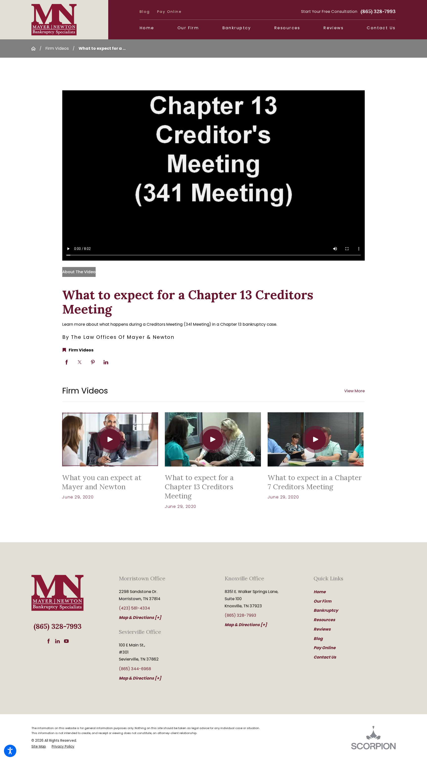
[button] (10, 751)
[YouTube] (66, 641)
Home (320, 592)
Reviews (322, 629)
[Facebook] (48, 641)
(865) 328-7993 (378, 11)
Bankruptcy (326, 610)
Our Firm (322, 601)
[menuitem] (147, 28)
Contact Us (325, 657)
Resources (324, 620)
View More (354, 391)
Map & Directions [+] (140, 617)
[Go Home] (35, 48)
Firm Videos (57, 48)
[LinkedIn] (57, 641)
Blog (145, 11)
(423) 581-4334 (134, 608)
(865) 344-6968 (135, 669)
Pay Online (169, 11)
